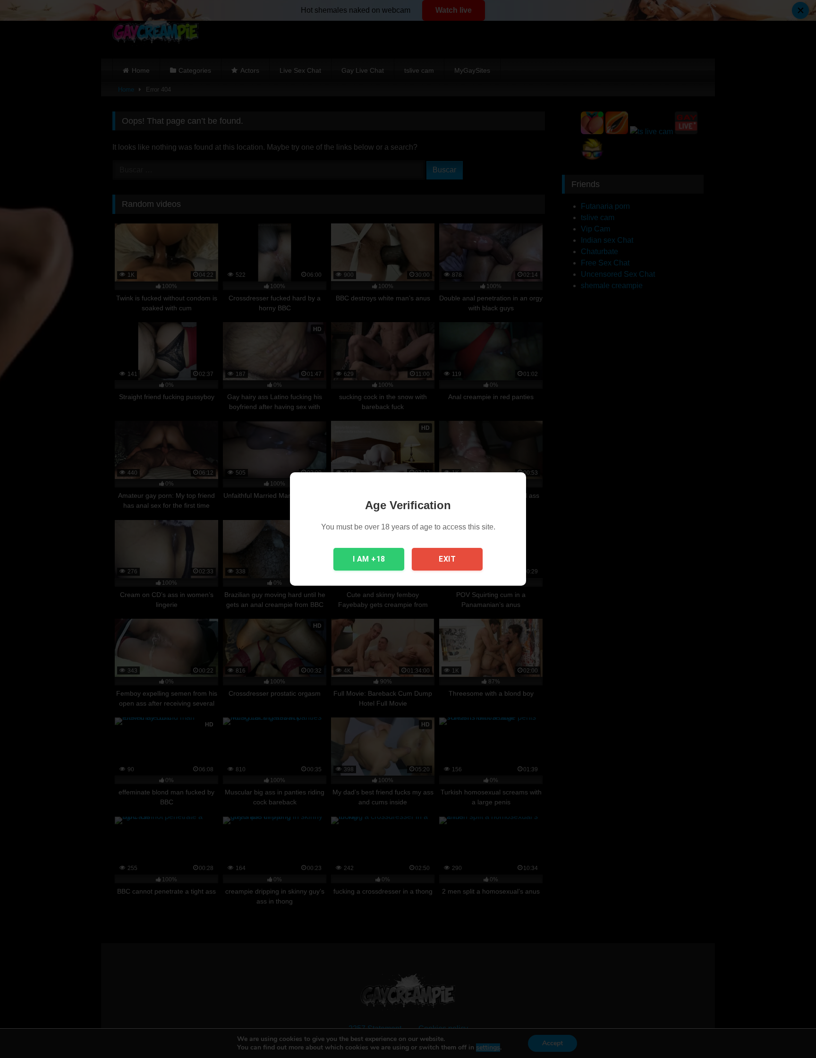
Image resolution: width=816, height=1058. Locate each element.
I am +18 (369, 559)
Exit (447, 559)
